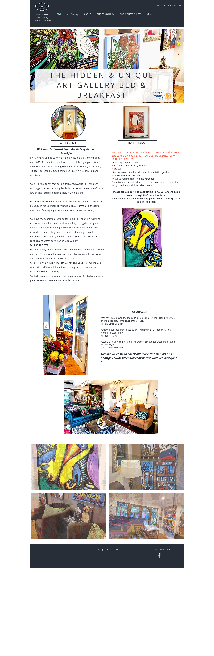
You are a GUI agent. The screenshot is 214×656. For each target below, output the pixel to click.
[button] (68, 467)
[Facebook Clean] (159, 555)
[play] (179, 98)
